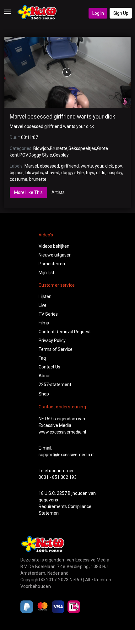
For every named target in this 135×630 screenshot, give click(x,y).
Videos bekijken (54, 246)
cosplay (114, 172)
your (99, 166)
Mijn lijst (46, 272)
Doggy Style (40, 155)
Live (42, 305)
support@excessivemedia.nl (66, 454)
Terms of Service (56, 349)
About (45, 375)
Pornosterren (52, 263)
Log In (98, 13)
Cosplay (61, 155)
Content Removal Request (65, 331)
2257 (62, 493)
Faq (42, 358)
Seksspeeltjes (82, 148)
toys (90, 172)
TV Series (48, 314)
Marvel (31, 166)
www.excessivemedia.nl (62, 431)
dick (109, 166)
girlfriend (70, 166)
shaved (52, 172)
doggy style (72, 172)
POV (23, 155)
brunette (37, 179)
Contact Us (49, 366)
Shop (44, 393)
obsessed (49, 166)
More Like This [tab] (28, 192)
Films (44, 322)
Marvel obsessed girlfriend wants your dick (62, 116)
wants (87, 166)
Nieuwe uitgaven (55, 254)
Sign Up (120, 13)
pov (118, 166)
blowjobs (34, 172)
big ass (17, 172)
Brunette (59, 148)
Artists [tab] (58, 192)
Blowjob (41, 148)
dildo (100, 172)
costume (18, 179)
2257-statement (55, 384)
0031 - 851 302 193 (58, 477)
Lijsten (45, 296)
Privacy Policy (52, 340)
